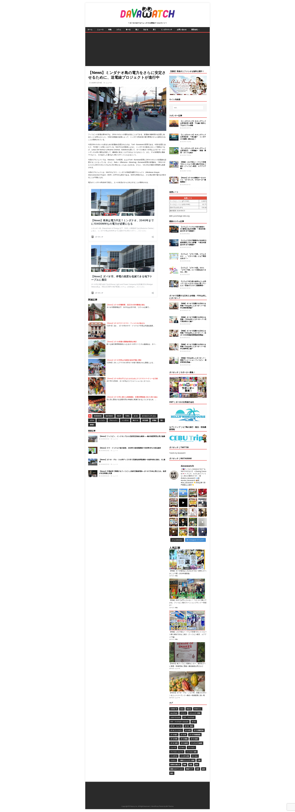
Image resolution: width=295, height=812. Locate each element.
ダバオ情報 (184, 739)
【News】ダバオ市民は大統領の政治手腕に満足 (124, 360)
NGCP (119, 416)
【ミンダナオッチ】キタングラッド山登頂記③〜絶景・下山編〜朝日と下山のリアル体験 (193, 123)
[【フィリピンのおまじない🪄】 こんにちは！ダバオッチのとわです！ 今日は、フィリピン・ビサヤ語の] (183, 502)
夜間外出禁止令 (175, 765)
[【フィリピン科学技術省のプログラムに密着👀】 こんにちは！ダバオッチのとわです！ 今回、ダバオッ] (202, 493)
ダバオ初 (188, 730)
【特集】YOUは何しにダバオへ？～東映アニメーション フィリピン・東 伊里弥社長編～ (193, 360)
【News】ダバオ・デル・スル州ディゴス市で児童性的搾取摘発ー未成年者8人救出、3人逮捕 (132, 460)
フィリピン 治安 (191, 752)
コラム (118, 29)
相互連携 (145, 420)
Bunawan (98, 416)
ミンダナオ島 (185, 756)
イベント (183, 713)
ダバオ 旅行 (194, 739)
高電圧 (92, 425)
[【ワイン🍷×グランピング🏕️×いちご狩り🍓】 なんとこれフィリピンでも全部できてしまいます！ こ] (193, 531)
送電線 (154, 420)
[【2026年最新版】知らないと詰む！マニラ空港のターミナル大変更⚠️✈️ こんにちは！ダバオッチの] (173, 493)
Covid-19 (173, 709)
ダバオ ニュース (175, 726)
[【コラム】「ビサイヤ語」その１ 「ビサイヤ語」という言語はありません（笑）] (173, 272)
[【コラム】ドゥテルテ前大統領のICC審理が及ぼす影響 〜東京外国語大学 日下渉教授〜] (173, 231)
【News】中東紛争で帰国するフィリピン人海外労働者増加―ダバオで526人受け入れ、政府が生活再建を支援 (132, 472)
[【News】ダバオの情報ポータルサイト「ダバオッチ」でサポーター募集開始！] (173, 182)
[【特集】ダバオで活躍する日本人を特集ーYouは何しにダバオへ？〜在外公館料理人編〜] (173, 349)
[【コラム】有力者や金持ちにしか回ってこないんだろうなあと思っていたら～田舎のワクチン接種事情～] (173, 286)
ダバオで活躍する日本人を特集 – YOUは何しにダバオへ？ (188, 296)
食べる (128, 29)
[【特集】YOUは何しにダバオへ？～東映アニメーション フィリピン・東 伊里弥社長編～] (173, 362)
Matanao (109, 416)
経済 (203, 769)
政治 (196, 765)
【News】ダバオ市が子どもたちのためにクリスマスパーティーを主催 (132, 378)
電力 (161, 420)
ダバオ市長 (173, 739)
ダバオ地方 (173, 735)
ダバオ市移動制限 (194, 735)
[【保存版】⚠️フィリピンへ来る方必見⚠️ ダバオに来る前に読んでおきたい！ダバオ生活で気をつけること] (193, 502)
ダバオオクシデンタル (149, 416)
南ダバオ (135, 420)
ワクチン (173, 760)
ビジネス (182, 747)
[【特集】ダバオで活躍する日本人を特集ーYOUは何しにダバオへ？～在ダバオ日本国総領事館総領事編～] (173, 335)
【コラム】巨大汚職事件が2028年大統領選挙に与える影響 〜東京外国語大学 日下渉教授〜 (193, 242)
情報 (184, 765)
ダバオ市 (183, 735)
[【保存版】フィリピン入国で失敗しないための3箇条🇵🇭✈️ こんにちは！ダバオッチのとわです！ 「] (202, 512)
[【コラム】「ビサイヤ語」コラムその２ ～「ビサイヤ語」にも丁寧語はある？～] (173, 258)
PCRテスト (197, 709)
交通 (199, 760)
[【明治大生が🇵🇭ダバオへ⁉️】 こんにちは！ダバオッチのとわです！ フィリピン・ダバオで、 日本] (202, 531)
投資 (190, 765)
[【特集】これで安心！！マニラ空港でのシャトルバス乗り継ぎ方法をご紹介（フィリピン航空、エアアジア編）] (173, 166)
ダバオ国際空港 (199, 730)
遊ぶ (137, 29)
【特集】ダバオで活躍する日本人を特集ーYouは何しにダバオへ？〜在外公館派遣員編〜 (193, 305)
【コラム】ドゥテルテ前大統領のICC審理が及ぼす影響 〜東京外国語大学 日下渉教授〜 (192, 229)
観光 (171, 773)
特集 (110, 29)
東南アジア (189, 769)
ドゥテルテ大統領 (196, 743)
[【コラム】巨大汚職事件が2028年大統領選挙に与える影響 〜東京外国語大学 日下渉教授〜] (173, 245)
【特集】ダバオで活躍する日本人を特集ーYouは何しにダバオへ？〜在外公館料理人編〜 (193, 346)
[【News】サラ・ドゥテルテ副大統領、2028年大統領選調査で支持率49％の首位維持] (92, 452)
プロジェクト (113, 420)
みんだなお (173, 713)
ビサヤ (92, 420)
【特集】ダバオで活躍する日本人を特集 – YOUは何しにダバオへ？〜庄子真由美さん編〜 (193, 319)
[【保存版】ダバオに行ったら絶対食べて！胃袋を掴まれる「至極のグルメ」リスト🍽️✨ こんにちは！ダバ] (173, 512)
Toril (127, 416)
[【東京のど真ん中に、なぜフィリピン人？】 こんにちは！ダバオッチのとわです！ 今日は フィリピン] (183, 522)
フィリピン (101, 420)
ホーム (90, 29)
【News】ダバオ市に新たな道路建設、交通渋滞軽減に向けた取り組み (132, 397)
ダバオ (136, 416)
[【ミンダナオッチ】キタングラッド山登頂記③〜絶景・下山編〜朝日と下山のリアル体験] (173, 126)
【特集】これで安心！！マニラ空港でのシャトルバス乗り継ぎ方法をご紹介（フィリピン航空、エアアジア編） (193, 165)
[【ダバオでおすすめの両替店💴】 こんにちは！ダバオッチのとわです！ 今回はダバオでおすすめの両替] (193, 493)
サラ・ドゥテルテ (188, 717)
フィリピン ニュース (176, 752)
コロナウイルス (175, 717)
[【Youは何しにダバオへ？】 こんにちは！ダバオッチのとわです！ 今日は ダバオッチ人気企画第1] (193, 512)
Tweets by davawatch (177, 453)
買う (154, 29)
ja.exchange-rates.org (181, 216)
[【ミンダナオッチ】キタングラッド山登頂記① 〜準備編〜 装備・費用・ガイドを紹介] (173, 153)
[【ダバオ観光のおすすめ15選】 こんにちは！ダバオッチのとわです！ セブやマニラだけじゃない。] (173, 522)
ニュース (100, 29)
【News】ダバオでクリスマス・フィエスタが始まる (126, 323)
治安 (197, 769)
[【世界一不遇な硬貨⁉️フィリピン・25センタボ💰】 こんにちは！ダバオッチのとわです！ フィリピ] (202, 522)
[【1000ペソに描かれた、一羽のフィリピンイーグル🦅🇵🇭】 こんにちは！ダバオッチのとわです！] (193, 522)
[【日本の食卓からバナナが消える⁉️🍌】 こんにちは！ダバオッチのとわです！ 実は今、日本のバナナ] (183, 531)
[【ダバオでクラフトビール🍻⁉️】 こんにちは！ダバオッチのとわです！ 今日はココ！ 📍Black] (202, 502)
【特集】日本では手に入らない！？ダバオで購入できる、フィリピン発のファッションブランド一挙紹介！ (187, 602)
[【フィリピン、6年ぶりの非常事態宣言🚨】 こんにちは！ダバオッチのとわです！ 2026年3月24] (173, 531)
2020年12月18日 (96, 83)
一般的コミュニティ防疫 (186, 760)
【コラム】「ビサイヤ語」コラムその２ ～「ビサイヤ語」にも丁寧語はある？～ (193, 256)
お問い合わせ (182, 29)
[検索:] (188, 108)
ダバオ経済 (184, 743)
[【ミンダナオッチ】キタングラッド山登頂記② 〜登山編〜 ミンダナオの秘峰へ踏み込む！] (173, 139)
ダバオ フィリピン (176, 730)
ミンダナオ (125, 420)
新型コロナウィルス (176, 769)
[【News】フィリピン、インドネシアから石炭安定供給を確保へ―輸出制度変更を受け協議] (92, 441)
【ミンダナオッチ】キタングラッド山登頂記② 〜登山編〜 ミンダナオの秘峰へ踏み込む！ (193, 137)
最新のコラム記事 (176, 221)
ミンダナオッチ (166, 29)
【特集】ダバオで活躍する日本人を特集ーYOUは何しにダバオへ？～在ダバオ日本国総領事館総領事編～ (193, 333)
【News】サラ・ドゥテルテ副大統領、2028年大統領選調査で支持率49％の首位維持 (130, 448)
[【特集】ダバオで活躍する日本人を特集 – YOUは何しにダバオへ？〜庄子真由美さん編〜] (173, 322)
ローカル (195, 756)
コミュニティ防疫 (194, 713)
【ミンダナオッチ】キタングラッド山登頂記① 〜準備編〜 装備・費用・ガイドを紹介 (193, 150)
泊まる (145, 29)
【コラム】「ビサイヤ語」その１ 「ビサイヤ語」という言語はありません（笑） (193, 270)
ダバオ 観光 (189, 726)
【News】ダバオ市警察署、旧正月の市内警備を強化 (126, 305)
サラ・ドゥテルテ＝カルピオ (179, 722)
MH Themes (170, 806)
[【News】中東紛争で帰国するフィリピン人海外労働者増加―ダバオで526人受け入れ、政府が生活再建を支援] (92, 476)
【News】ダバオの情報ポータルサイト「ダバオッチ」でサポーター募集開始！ (193, 180)
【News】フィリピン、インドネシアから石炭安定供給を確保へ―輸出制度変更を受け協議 (132, 436)
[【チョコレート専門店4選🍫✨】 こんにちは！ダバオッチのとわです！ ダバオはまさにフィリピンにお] (173, 502)
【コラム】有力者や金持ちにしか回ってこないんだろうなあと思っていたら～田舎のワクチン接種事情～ (193, 283)
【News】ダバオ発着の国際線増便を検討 (122, 341)
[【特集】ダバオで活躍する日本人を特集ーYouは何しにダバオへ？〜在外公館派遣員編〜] (173, 308)
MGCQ (189, 709)
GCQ (181, 709)
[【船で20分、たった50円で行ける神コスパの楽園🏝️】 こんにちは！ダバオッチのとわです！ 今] (183, 493)
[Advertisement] (147, 50)
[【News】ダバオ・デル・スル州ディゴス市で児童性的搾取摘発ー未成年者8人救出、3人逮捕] (92, 464)
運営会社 (194, 29)
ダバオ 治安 (174, 743)
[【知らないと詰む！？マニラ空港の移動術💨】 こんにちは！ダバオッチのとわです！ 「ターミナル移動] (183, 512)
